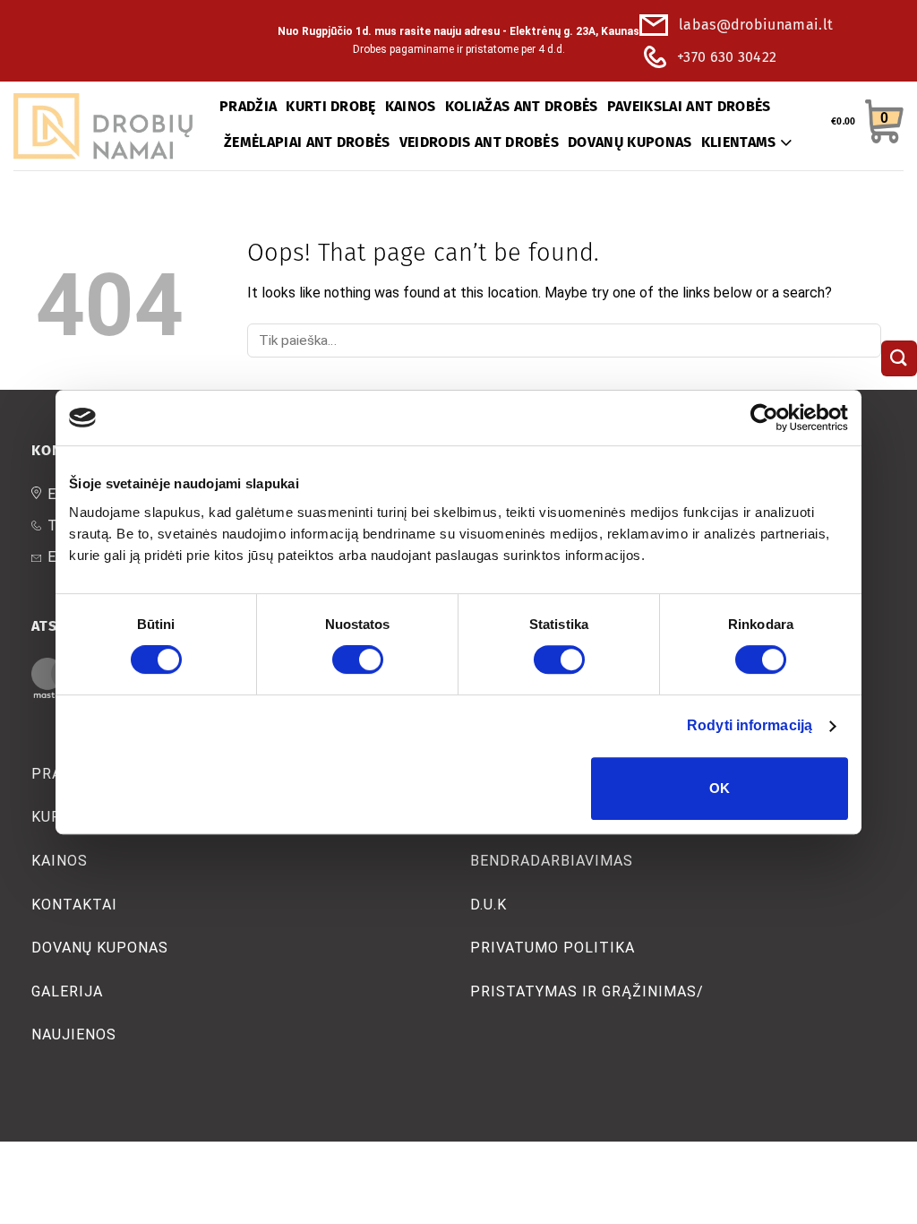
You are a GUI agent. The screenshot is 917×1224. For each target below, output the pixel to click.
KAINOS (410, 106)
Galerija (67, 991)
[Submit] (899, 358)
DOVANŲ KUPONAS (629, 142)
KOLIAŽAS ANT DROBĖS (521, 106)
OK (720, 788)
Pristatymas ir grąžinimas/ (587, 991)
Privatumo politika (553, 947)
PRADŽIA (248, 106)
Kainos (59, 860)
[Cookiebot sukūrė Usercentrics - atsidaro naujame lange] (769, 417)
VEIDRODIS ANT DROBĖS (479, 142)
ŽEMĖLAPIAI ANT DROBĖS (307, 142)
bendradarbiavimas (552, 860)
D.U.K (488, 904)
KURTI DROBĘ (331, 106)
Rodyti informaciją (749, 725)
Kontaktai (74, 904)
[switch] (357, 659)
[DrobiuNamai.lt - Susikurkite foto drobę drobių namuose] (103, 126)
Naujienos (73, 1034)
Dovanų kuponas (99, 947)
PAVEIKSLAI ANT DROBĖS (689, 106)
